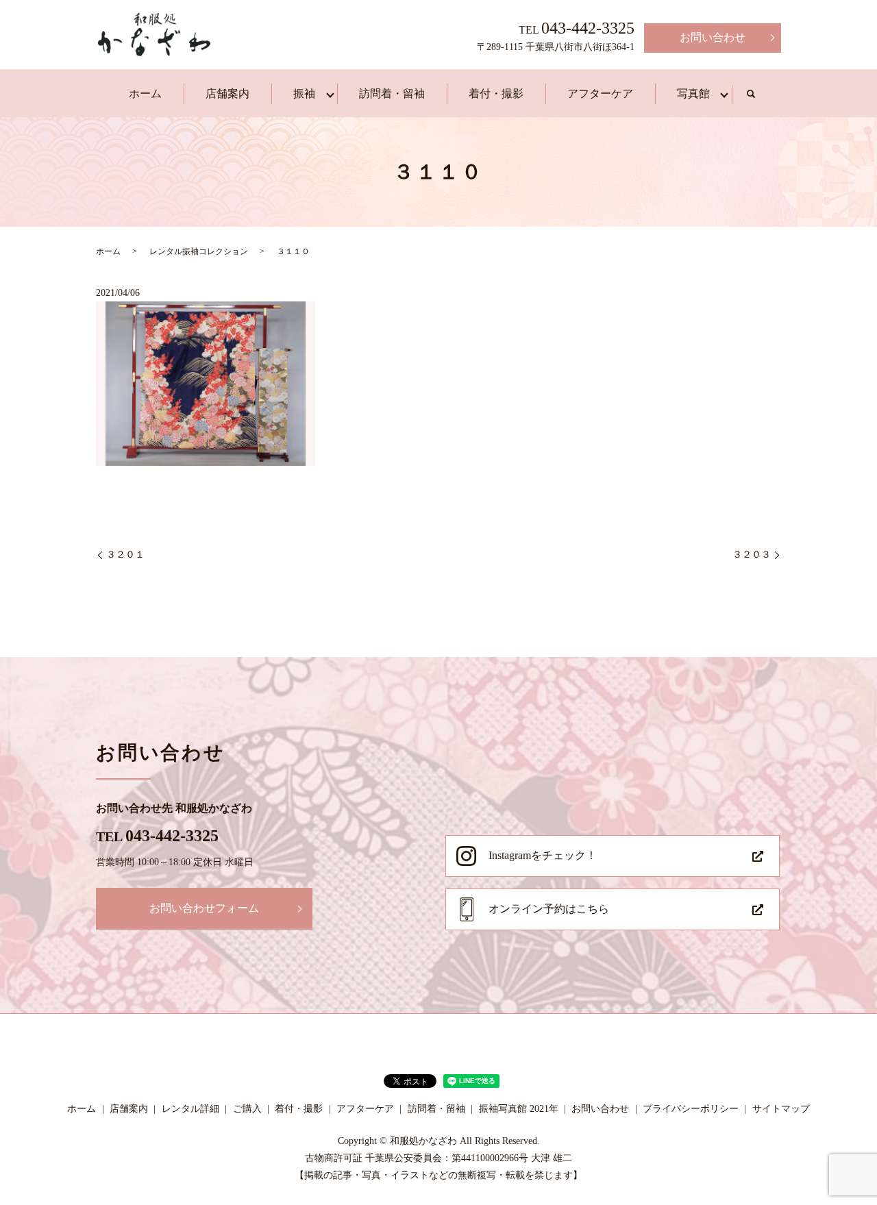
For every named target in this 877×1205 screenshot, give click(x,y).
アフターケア (600, 93)
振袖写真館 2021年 (518, 1109)
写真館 (693, 93)
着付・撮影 (496, 93)
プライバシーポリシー (691, 1109)
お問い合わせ (712, 37)
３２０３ (751, 554)
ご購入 (247, 1109)
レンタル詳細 (190, 1109)
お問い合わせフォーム (204, 908)
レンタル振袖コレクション (198, 251)
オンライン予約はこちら (549, 909)
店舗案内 (227, 93)
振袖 (304, 93)
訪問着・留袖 (392, 93)
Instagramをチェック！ (543, 855)
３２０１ (125, 554)
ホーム (145, 93)
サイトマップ (781, 1109)
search (751, 94)
